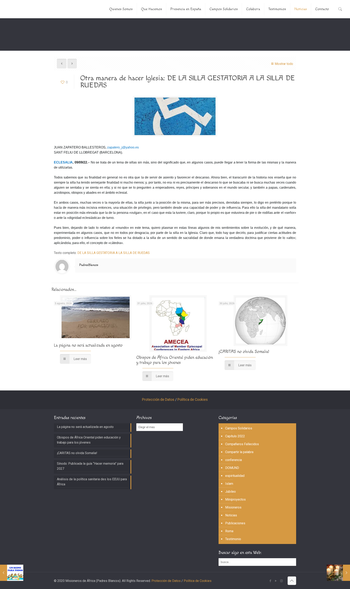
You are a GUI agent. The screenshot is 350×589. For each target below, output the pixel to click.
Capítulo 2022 (235, 436)
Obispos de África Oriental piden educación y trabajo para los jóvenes (174, 360)
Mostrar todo (284, 64)
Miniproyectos (235, 499)
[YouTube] (276, 581)
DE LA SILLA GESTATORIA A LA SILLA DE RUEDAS (113, 253)
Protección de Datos (158, 400)
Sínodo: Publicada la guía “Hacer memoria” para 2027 (90, 466)
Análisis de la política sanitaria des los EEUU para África (92, 481)
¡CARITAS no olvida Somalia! (244, 351)
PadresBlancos (88, 265)
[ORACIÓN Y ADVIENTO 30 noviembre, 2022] (338, 573)
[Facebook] (270, 581)
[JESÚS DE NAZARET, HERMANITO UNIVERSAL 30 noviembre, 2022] (11, 573)
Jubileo (230, 491)
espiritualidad (234, 476)
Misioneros (233, 507)
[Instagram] (281, 581)
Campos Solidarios (238, 428)
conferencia (233, 460)
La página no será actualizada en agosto (88, 345)
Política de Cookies (192, 400)
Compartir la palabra (239, 452)
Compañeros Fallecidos (242, 444)
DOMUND (232, 468)
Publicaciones (235, 523)
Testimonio (233, 539)
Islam (229, 484)
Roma (229, 531)
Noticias (231, 515)
